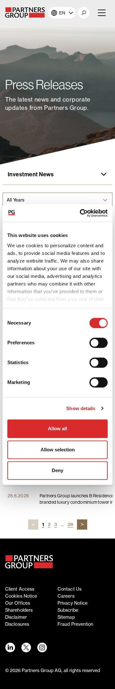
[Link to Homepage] (26, 12)
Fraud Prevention (75, 624)
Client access (19, 589)
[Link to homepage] (29, 562)
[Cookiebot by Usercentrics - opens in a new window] (81, 213)
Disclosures (17, 624)
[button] (83, 13)
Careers (65, 596)
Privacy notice (72, 603)
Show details (80, 408)
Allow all (57, 428)
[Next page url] (82, 524)
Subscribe (67, 610)
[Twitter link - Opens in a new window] (26, 647)
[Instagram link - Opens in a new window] (42, 647)
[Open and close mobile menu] (101, 12)
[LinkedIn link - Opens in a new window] (10, 647)
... (62, 524)
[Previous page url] (33, 524)
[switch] (98, 343)
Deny (57, 470)
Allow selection (58, 449)
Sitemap (66, 617)
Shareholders (19, 610)
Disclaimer (16, 617)
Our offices (17, 603)
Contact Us (69, 589)
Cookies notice (21, 596)
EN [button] (62, 13)
